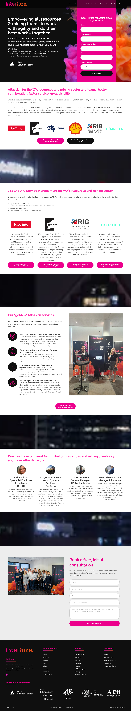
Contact (121, 4)
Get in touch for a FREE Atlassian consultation (50, 140)
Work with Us (47, 674)
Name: (82, 25)
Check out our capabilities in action (80, 140)
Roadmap (78, 660)
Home (70, 4)
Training (77, 672)
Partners (46, 672)
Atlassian (77, 666)
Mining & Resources (110, 660)
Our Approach (79, 654)
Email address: (85, 34)
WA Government (109, 657)
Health (106, 654)
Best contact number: (88, 44)
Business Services (80, 674)
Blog (107, 4)
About (45, 666)
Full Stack (78, 663)
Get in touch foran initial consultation (65, 406)
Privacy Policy (10, 707)
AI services (78, 657)
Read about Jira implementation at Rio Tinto (21, 265)
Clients (45, 660)
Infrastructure (108, 663)
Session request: (86, 62)
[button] (78, 4)
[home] (16, 4)
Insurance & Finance (110, 666)
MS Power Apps (80, 669)
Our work (46, 657)
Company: (84, 53)
